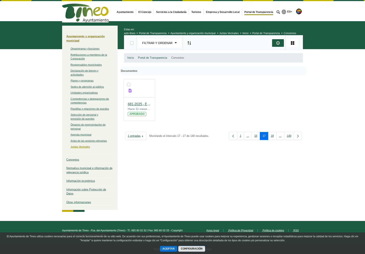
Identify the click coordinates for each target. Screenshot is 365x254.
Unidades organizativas (84, 92)
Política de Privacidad (240, 230)
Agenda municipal (81, 134)
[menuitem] (125, 12)
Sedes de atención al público (87, 86)
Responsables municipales (86, 64)
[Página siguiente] (298, 136)
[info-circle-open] (278, 43)
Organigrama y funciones (85, 48)
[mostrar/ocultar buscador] (278, 12)
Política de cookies (273, 230)
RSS (296, 230)
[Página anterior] (233, 136)
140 (290, 136)
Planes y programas (82, 80)
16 (257, 136)
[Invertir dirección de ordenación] (189, 43)
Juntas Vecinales (80, 146)
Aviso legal (212, 230)
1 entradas (137, 136)
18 (273, 136)
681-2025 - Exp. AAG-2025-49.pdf (139, 104)
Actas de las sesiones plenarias (89, 140)
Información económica (80, 180)
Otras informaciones (78, 202)
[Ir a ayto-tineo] (85, 11)
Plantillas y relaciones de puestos (90, 108)
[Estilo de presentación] (292, 43)
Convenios (72, 159)
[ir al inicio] (348, 228)
